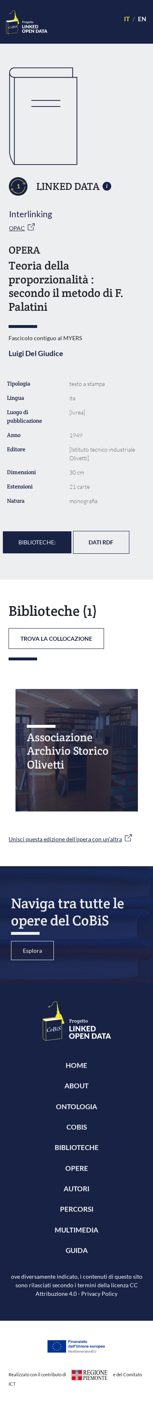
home (76, 1065)
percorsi (76, 1209)
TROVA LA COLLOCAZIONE (56, 638)
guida (77, 1250)
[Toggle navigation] (82, 22)
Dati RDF (101, 542)
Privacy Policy (99, 1293)
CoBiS (77, 1127)
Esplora (32, 950)
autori (76, 1188)
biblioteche (77, 1147)
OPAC (17, 228)
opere (76, 1168)
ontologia (76, 1106)
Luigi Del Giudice (36, 353)
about (76, 1085)
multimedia (76, 1230)
